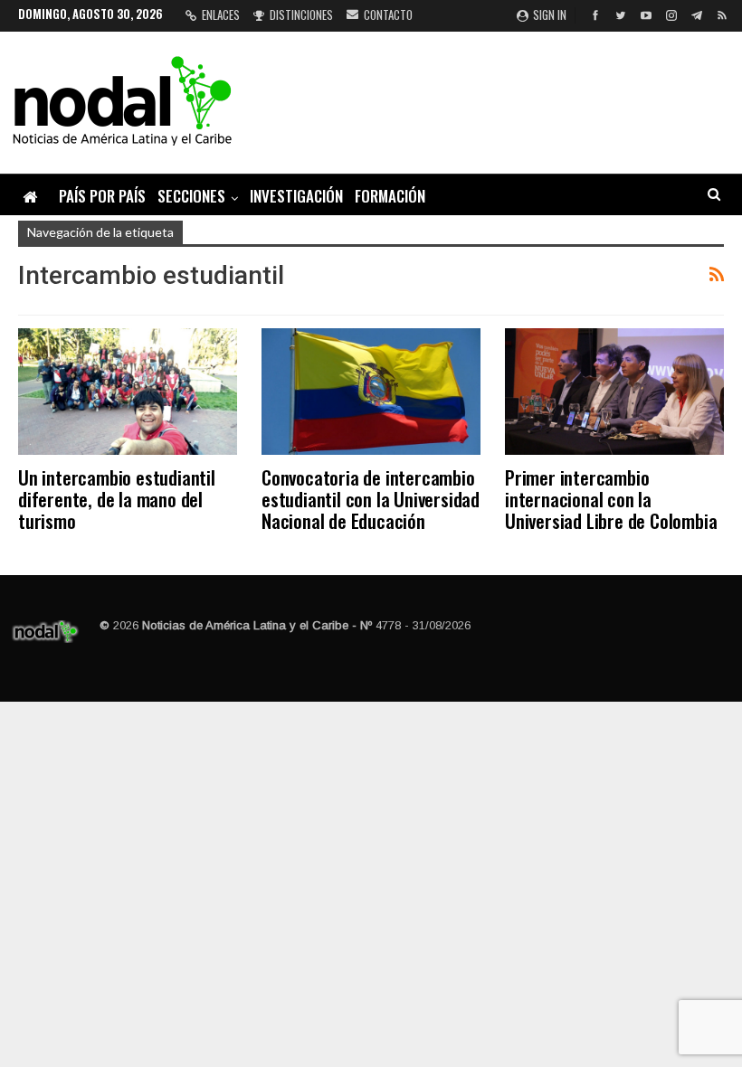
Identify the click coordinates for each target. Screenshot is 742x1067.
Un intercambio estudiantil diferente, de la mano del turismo (116, 498)
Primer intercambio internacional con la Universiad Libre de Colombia (611, 498)
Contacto (388, 14)
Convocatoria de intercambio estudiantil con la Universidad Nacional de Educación (371, 498)
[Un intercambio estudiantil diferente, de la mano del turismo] (127, 391)
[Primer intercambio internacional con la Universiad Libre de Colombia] (614, 391)
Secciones (191, 195)
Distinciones (301, 14)
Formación (390, 195)
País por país (102, 195)
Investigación (296, 195)
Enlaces (221, 14)
